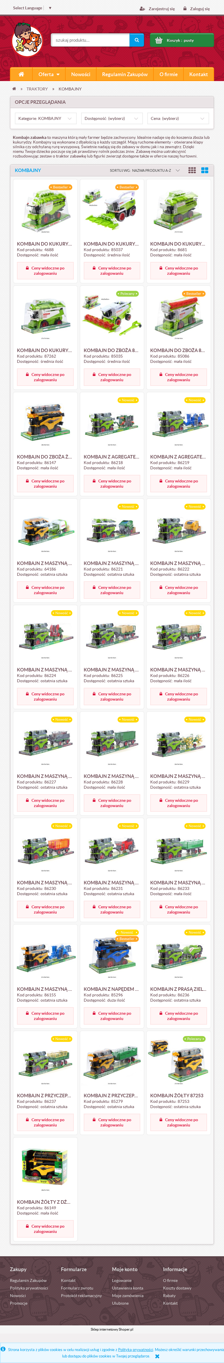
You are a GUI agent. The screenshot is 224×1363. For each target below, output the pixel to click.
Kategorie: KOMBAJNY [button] (39, 118)
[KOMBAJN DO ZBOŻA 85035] (112, 317)
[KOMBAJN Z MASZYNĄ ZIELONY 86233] (178, 849)
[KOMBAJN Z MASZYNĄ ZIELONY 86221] (112, 530)
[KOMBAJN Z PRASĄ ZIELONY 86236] (178, 956)
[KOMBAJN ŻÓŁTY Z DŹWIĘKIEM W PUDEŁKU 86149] (45, 1168)
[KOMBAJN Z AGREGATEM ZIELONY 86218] (112, 423)
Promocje (18, 1303)
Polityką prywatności (135, 1350)
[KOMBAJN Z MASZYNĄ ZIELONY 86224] (45, 636)
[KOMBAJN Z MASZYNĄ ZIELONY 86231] (112, 849)
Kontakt (68, 1280)
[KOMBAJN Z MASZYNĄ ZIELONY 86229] (178, 743)
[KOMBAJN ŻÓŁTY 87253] (178, 1062)
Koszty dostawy (177, 1288)
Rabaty (169, 1295)
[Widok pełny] (204, 170)
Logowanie (122, 1280)
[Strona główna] (21, 74)
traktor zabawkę (71, 156)
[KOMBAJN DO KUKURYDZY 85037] (112, 210)
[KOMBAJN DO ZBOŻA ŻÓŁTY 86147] (45, 423)
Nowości (18, 1295)
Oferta (46, 74)
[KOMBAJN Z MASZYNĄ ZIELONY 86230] (45, 849)
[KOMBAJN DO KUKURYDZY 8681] (178, 210)
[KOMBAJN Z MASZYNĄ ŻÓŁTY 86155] (45, 956)
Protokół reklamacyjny (81, 1295)
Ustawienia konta (127, 1288)
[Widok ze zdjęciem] (192, 170)
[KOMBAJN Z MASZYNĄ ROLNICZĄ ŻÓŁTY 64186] (45, 530)
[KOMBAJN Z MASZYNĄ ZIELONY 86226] (178, 636)
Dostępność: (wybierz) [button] (105, 118)
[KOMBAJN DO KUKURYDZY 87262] (45, 317)
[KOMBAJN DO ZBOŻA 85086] (178, 317)
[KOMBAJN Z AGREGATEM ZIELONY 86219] (178, 423)
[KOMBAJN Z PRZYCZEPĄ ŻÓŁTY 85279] (112, 1062)
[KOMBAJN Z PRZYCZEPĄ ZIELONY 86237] (45, 1062)
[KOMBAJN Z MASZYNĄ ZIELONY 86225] (112, 636)
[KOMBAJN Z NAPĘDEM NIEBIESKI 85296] (112, 956)
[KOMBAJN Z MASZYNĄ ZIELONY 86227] (45, 743)
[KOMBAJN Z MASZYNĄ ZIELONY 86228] (112, 743)
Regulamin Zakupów (28, 1280)
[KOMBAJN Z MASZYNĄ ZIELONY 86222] (178, 530)
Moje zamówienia (128, 1295)
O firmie (170, 1280)
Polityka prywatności (29, 1288)
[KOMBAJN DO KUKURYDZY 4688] (45, 210)
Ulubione (120, 1303)
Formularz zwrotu (77, 1288)
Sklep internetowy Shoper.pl (112, 1329)
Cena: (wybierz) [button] (165, 118)
